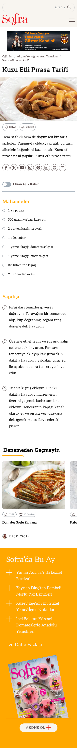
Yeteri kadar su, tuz (22, 274)
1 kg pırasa (16, 210)
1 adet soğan (17, 238)
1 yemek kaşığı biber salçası (28, 256)
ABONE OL (35, 728)
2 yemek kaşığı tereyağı (25, 229)
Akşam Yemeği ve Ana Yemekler (37, 56)
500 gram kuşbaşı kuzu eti (27, 220)
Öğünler (7, 56)
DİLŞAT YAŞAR (19, 536)
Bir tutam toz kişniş (22, 265)
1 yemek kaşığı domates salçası (30, 247)
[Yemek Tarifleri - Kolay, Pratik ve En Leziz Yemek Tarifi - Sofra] (15, 19)
